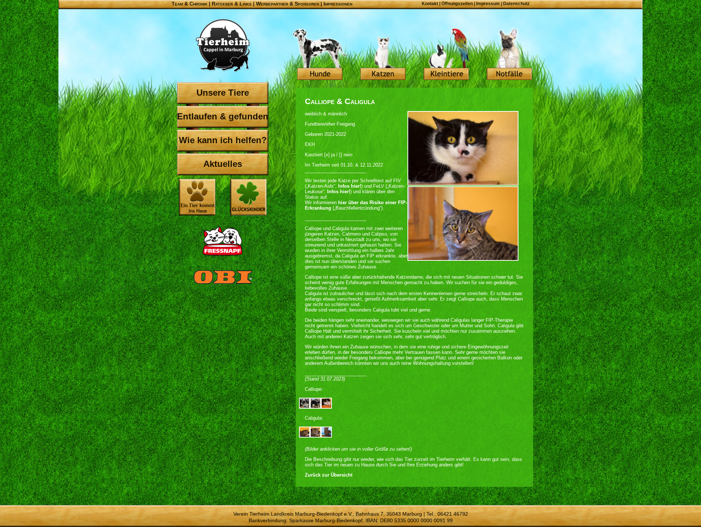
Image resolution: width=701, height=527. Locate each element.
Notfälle (509, 54)
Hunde (319, 54)
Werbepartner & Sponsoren (287, 4)
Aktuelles (222, 164)
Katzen (383, 54)
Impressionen (337, 4)
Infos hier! (349, 186)
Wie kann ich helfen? (223, 140)
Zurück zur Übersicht (328, 475)
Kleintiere (446, 54)
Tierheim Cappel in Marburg (222, 45)
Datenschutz (516, 3)
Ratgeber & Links (232, 4)
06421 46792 (452, 514)
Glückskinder (248, 198)
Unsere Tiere (222, 93)
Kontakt (430, 3)
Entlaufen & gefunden (222, 116)
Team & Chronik (189, 4)
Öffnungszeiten (457, 3)
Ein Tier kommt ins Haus (197, 197)
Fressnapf (222, 241)
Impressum (488, 3)
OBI (222, 284)
